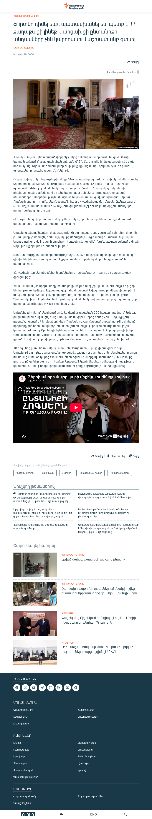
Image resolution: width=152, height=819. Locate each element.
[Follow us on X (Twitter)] (25, 687)
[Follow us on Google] (75, 687)
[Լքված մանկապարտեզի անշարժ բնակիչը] (35, 565)
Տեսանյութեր (20, 716)
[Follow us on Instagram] (50, 687)
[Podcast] (67, 687)
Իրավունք (68, 642)
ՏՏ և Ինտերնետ (86, 756)
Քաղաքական (21, 749)
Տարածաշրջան (86, 742)
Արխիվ (81, 770)
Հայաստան (68, 613)
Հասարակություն (26, 16)
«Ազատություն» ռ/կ (24, 796)
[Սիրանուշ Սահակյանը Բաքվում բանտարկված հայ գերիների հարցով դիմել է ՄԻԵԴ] (35, 652)
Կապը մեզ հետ (22, 803)
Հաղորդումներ (85, 709)
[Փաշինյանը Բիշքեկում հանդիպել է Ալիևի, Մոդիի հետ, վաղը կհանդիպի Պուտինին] (35, 623)
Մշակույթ (82, 763)
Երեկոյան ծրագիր (87, 716)
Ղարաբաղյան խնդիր (25, 777)
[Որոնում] (125, 814)
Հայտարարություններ (90, 796)
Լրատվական (21, 723)
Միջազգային (84, 749)
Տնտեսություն (21, 763)
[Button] (133, 62)
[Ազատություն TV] (61, 814)
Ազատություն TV (23, 709)
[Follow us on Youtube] (33, 687)
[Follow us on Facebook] (16, 687)
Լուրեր (17, 742)
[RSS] (58, 687)
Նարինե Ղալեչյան (23, 47)
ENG (93, 814)
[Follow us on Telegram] (42, 687)
